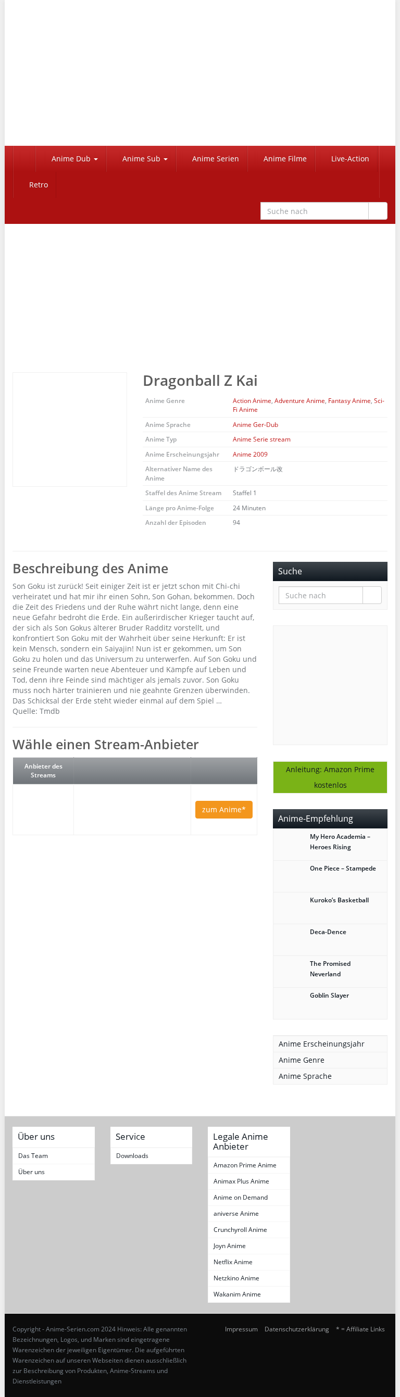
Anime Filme (284, 158)
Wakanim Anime (237, 1294)
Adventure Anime (299, 400)
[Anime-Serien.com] (69, 73)
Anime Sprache (305, 1076)
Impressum (241, 1329)
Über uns (31, 1171)
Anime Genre (301, 1060)
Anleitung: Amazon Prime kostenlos (330, 777)
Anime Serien (214, 158)
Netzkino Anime (236, 1278)
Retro (37, 185)
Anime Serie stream (262, 439)
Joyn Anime (230, 1245)
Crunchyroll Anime (240, 1229)
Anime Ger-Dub (255, 424)
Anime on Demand (241, 1197)
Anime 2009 (250, 454)
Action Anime (252, 400)
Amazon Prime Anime (245, 1165)
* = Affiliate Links (360, 1329)
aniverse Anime (236, 1213)
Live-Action (349, 158)
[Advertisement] (200, 289)
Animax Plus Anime (241, 1181)
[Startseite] (24, 159)
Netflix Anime (233, 1261)
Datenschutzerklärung (297, 1329)
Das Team (33, 1155)
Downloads (132, 1155)
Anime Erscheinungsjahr (322, 1044)
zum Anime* (224, 809)
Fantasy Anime (349, 400)
